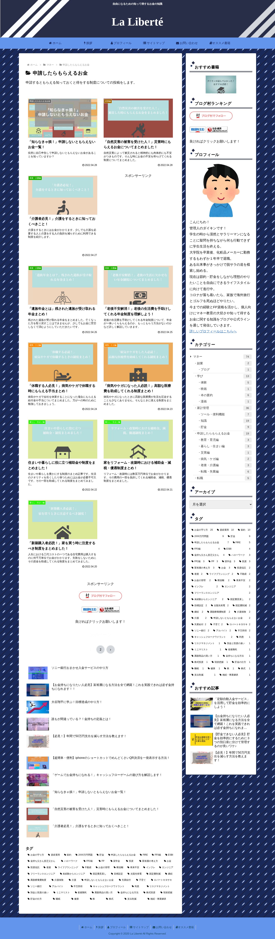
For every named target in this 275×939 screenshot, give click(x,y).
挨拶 (100, 927)
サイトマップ (140, 927)
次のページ (100, 634)
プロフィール (117, 927)
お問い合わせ (163, 927)
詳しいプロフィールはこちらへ (213, 331)
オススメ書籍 (186, 927)
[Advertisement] (138, 214)
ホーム (88, 927)
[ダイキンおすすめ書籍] (221, 84)
